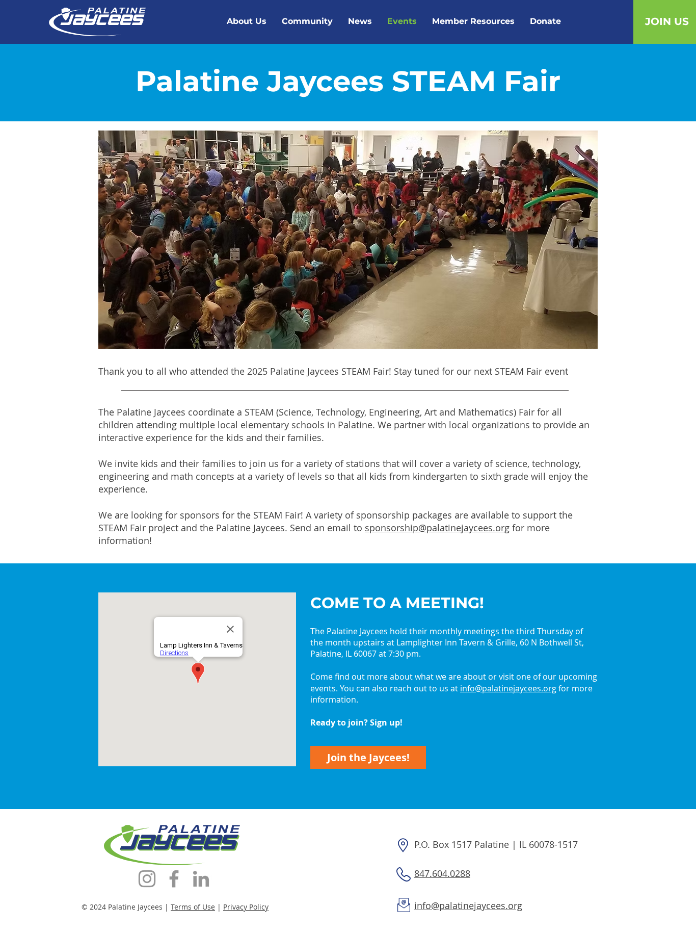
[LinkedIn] (201, 878)
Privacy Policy (246, 907)
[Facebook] (174, 878)
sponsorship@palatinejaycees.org (437, 528)
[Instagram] (147, 878)
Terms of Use (193, 907)
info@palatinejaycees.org (508, 688)
